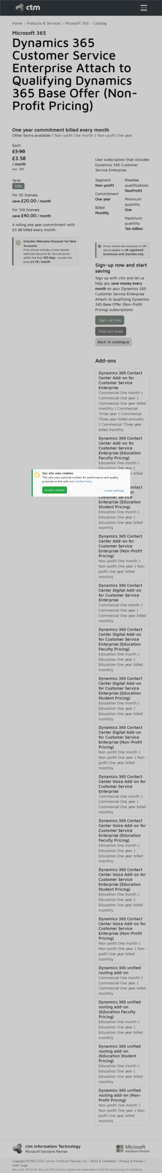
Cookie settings (114, 490)
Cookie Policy (83, 481)
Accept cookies (54, 490)
